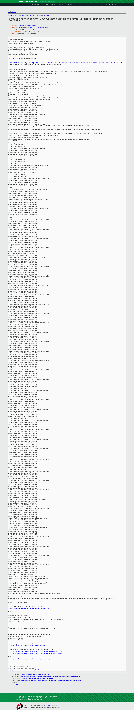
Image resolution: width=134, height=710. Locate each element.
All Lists (13, 12)
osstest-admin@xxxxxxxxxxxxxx (38, 27)
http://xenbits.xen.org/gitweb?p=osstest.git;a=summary (30, 659)
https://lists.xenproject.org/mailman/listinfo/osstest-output (30, 670)
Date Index (39, 15)
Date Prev (11, 15)
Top (9, 12)
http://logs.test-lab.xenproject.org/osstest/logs (28, 645)
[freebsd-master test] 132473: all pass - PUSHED (34, 675)
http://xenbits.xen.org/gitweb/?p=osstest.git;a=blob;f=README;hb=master (36, 653)
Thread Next (31, 15)
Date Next (17, 15)
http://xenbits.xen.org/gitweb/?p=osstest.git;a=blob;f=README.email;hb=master (39, 651)
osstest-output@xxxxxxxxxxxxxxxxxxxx (25, 25)
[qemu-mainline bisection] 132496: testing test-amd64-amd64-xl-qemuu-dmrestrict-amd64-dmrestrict (50, 676)
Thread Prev (24, 15)
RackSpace (46, 705)
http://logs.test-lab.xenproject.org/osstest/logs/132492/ (28, 608)
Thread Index (46, 15)
